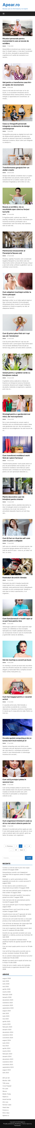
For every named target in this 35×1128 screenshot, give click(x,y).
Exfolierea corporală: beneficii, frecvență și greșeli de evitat (16, 896)
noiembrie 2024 (8, 1035)
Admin (4, 46)
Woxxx (5, 1091)
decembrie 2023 (8, 1059)
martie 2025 (7, 1024)
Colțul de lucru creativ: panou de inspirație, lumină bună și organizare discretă (16, 966)
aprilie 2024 (6, 1048)
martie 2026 (7, 992)
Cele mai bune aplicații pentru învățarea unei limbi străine (17, 891)
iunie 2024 (6, 1043)
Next (22, 850)
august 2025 (7, 1011)
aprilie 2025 (6, 1021)
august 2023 (7, 1070)
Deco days (6, 1113)
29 (16, 850)
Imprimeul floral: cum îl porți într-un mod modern (16, 910)
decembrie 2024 (8, 1032)
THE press (6, 1083)
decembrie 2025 (8, 1000)
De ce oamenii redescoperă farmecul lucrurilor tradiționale (17, 957)
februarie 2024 (7, 1054)
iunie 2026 (6, 984)
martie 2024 (7, 1051)
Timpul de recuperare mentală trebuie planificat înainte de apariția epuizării (15, 940)
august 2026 (7, 978)
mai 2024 (6, 1046)
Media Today (7, 1094)
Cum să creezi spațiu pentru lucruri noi (15, 946)
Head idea (6, 1107)
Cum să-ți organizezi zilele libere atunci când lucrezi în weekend (17, 929)
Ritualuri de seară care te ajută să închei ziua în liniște (17, 961)
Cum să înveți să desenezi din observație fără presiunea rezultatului (17, 924)
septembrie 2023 (8, 1067)
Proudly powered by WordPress (12, 1123)
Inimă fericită (7, 1099)
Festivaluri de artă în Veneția (15, 578)
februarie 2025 (7, 1027)
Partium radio (7, 1105)
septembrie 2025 (8, 1008)
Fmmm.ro (6, 1110)
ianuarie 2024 (7, 1056)
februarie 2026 (7, 994)
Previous (9, 846)
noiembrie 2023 (8, 1062)
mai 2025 (6, 1019)
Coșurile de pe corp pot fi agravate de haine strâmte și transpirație (17, 915)
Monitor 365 (7, 1080)
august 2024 (7, 1040)
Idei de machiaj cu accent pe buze (17, 660)
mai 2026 (6, 986)
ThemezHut (17, 1125)
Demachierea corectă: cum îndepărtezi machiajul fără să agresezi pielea (15, 873)
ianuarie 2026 (7, 997)
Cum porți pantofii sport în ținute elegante (16, 904)
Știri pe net (6, 1078)
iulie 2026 (6, 981)
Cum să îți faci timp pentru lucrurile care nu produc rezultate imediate (16, 952)
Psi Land (5, 1088)
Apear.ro (11, 4)
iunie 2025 (6, 1016)
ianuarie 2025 (7, 1029)
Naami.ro (5, 1096)
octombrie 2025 (8, 1005)
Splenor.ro (6, 1115)
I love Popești (7, 1086)
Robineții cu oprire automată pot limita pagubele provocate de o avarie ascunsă (16, 880)
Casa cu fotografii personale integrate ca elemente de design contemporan (16, 126)
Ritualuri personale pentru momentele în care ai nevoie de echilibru (16, 41)
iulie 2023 (6, 1072)
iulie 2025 (6, 1013)
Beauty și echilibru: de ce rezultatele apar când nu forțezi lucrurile (16, 209)
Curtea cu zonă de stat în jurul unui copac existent (16, 869)
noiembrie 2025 (8, 1002)
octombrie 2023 (8, 1064)
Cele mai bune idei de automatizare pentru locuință (16, 901)
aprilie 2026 (6, 989)
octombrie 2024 (8, 1037)
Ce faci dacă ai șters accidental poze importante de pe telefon (15, 887)
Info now (5, 1102)
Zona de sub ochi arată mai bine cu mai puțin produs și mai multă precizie (17, 920)
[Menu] (3, 13)
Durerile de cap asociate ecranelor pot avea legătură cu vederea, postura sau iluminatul (17, 934)
